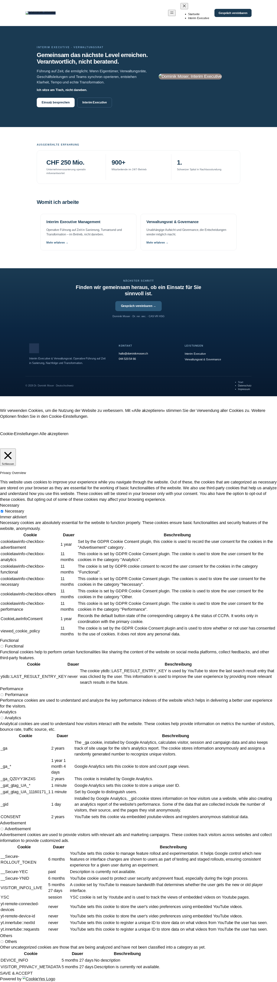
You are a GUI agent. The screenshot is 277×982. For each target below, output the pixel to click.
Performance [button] (11, 688)
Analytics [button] (8, 712)
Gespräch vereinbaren (233, 13)
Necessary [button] (9, 505)
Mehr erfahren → (57, 242)
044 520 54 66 (127, 358)
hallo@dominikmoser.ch (133, 353)
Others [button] (6, 935)
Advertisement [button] (13, 823)
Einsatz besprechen (56, 102)
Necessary (14, 511)
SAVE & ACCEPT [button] (16, 973)
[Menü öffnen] (172, 13)
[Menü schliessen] (184, 6)
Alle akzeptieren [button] (53, 433)
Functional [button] (9, 640)
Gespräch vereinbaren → (138, 306)
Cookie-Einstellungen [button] (19, 433)
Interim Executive (94, 102)
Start (240, 382)
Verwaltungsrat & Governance (203, 359)
